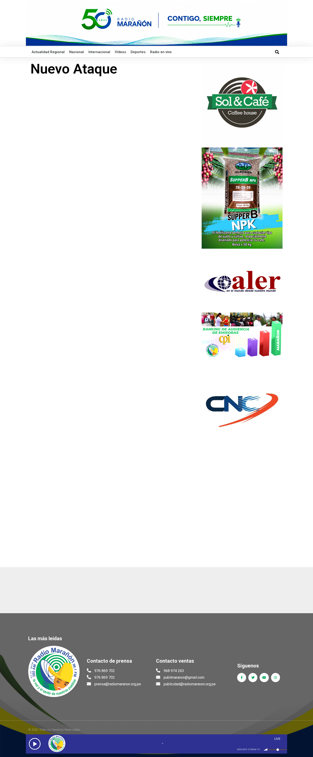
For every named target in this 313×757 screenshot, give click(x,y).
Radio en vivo (161, 52)
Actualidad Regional (48, 52)
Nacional (76, 52)
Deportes (138, 52)
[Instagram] (275, 677)
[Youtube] (264, 677)
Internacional (99, 52)
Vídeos (120, 52)
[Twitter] (252, 677)
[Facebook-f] (241, 677)
